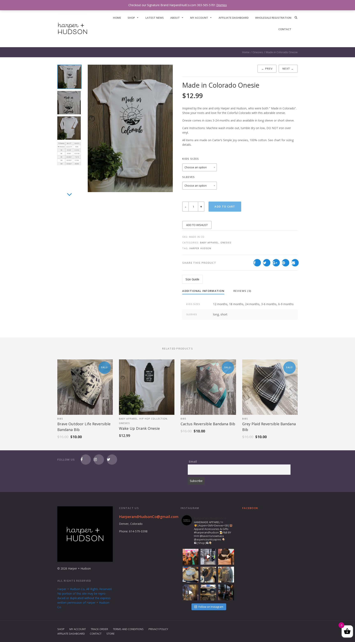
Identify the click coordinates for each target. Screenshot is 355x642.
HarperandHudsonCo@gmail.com (149, 516)
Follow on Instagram (210, 607)
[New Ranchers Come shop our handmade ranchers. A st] (208, 574)
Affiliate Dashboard (234, 17)
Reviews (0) (242, 291)
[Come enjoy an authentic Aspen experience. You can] (226, 592)
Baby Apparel (209, 242)
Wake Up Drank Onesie (139, 428)
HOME (117, 17)
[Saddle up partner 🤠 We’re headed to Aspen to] (190, 574)
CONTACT (284, 29)
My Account (199, 17)
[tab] (203, 291)
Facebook (250, 508)
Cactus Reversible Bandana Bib (208, 423)
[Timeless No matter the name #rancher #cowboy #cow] (226, 557)
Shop (61, 629)
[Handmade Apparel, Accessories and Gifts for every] (190, 592)
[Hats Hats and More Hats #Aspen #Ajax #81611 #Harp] (208, 592)
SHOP (131, 17)
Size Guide (192, 279)
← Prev (267, 68)
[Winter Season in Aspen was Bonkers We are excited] (208, 557)
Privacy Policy (158, 629)
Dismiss (221, 5)
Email (193, 461)
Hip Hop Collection (153, 418)
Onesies (257, 52)
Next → (288, 68)
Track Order (99, 629)
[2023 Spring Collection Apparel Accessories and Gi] (226, 574)
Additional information (203, 291)
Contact (95, 633)
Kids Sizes (190, 158)
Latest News (154, 17)
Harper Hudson (200, 248)
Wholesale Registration (273, 17)
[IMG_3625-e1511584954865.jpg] (130, 128)
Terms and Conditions (128, 629)
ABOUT (175, 17)
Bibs (60, 418)
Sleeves (188, 177)
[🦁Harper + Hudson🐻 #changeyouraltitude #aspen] (190, 557)
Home (246, 52)
